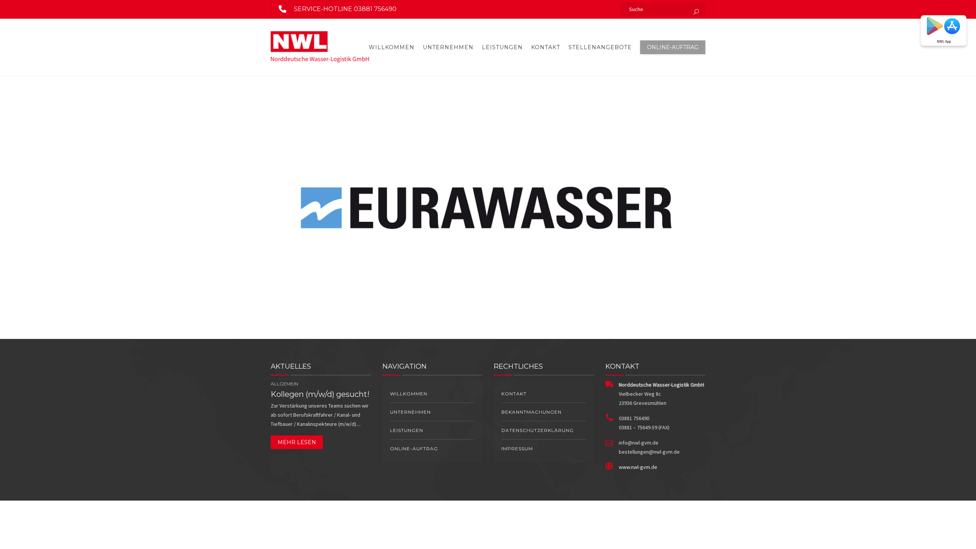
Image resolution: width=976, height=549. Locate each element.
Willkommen (391, 47)
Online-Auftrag (672, 47)
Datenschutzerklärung (537, 430)
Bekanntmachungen (531, 412)
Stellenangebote (600, 47)
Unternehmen (448, 47)
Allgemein (284, 384)
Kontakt (545, 47)
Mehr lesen (297, 442)
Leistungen (502, 47)
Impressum (517, 448)
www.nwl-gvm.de (638, 467)
